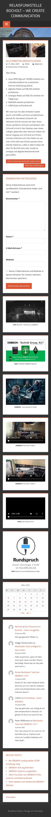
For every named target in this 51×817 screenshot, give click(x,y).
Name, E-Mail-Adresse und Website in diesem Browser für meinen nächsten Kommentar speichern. (25, 275)
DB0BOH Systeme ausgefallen (23, 771)
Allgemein (39, 64)
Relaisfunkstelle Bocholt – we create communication (25, 10)
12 (43, 598)
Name (10, 236)
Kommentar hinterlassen (18, 67)
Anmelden (11, 797)
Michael (18, 626)
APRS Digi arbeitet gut (33, 165)
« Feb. (22, 613)
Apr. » (28, 613)
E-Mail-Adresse (14, 248)
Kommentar (13, 198)
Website (10, 259)
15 (20, 602)
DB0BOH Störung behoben (21, 767)
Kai (16, 672)
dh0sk (27, 64)
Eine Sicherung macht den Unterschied (24, 161)
